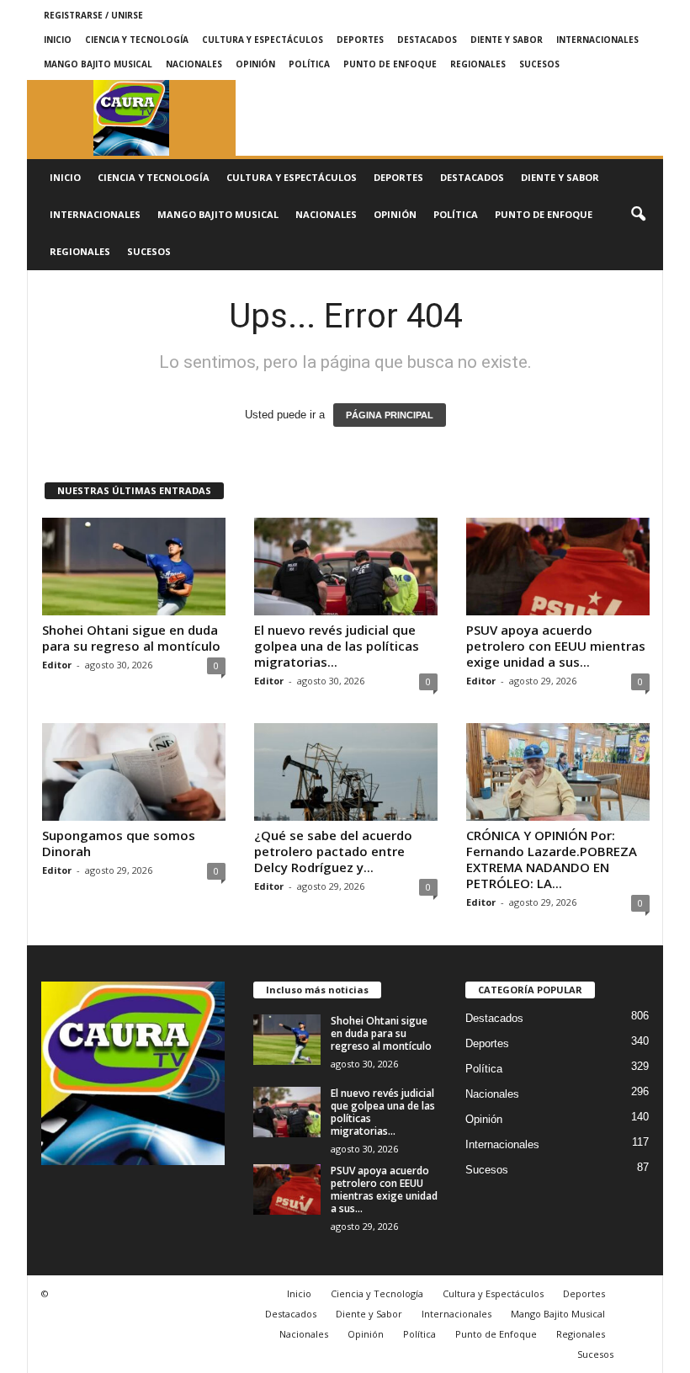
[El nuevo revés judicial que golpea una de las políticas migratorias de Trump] (346, 566)
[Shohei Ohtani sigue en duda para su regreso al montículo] (134, 566)
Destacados (427, 39)
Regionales (478, 64)
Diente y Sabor (506, 39)
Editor (57, 664)
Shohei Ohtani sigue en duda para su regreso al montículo (131, 637)
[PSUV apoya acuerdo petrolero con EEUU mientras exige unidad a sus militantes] (558, 566)
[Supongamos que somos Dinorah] (134, 772)
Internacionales (597, 39)
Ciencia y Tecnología (136, 39)
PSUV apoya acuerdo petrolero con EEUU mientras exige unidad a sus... (555, 645)
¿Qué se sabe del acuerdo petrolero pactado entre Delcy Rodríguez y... (333, 851)
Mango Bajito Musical (98, 64)
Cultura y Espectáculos (262, 39)
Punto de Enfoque (390, 64)
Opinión (255, 64)
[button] (637, 214)
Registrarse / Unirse (93, 15)
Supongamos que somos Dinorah (118, 843)
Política (309, 64)
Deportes (360, 39)
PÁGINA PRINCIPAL (389, 415)
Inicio (58, 39)
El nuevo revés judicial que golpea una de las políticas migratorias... (336, 645)
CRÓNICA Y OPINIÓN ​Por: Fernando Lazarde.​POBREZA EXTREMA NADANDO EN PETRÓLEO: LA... (551, 859)
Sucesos (539, 64)
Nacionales (194, 64)
